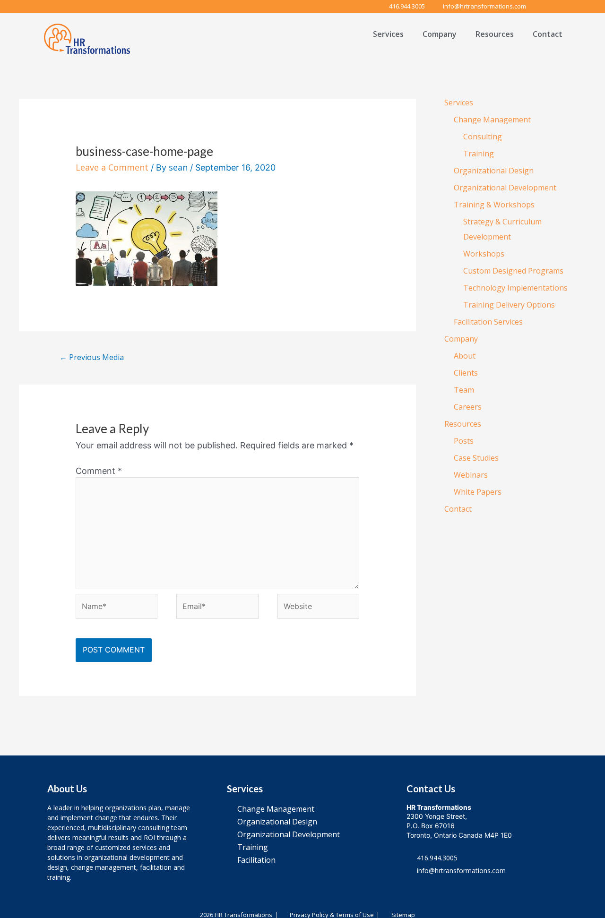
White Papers (477, 492)
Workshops (483, 254)
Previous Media (92, 357)
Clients (466, 373)
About (464, 356)
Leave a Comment (112, 167)
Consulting (482, 136)
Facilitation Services (488, 322)
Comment (99, 471)
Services (388, 34)
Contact (547, 34)
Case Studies (476, 458)
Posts (464, 441)
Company (440, 34)
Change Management (492, 119)
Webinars (471, 475)
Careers (468, 407)
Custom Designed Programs (513, 271)
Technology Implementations (515, 288)
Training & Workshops (494, 204)
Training (478, 153)
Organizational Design (494, 170)
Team (464, 390)
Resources (494, 34)
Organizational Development (505, 187)
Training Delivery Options (509, 305)
